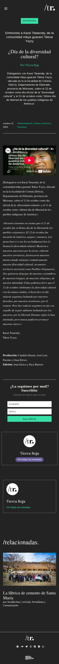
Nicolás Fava (13, 602)
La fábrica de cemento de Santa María (29, 595)
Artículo (26, 602)
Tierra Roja (29, 453)
